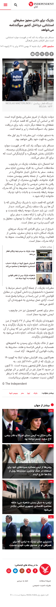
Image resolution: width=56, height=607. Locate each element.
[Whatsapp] (47, 54)
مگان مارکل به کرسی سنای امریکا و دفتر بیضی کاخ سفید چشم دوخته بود (28, 437)
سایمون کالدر (47, 46)
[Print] (32, 54)
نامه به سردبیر (22, 581)
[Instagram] (22, 570)
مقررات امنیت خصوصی (42, 585)
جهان (37, 405)
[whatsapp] (8, 570)
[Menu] (5, 5)
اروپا (28, 393)
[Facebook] (51, 54)
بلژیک (35, 393)
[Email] (37, 54)
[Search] (15, 5)
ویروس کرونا (13, 393)
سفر (22, 393)
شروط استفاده (45, 581)
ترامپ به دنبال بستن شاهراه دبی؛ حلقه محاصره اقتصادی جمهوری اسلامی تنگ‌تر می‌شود (30, 506)
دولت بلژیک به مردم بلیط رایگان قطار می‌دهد (20, 253)
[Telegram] (15, 570)
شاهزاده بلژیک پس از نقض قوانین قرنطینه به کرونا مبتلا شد (21, 277)
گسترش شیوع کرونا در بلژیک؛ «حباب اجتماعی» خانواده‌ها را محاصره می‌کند (20, 265)
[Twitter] (42, 54)
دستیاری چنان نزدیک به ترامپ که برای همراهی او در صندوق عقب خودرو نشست (30, 543)
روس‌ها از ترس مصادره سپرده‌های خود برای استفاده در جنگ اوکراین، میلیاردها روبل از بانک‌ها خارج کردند (29, 470)
